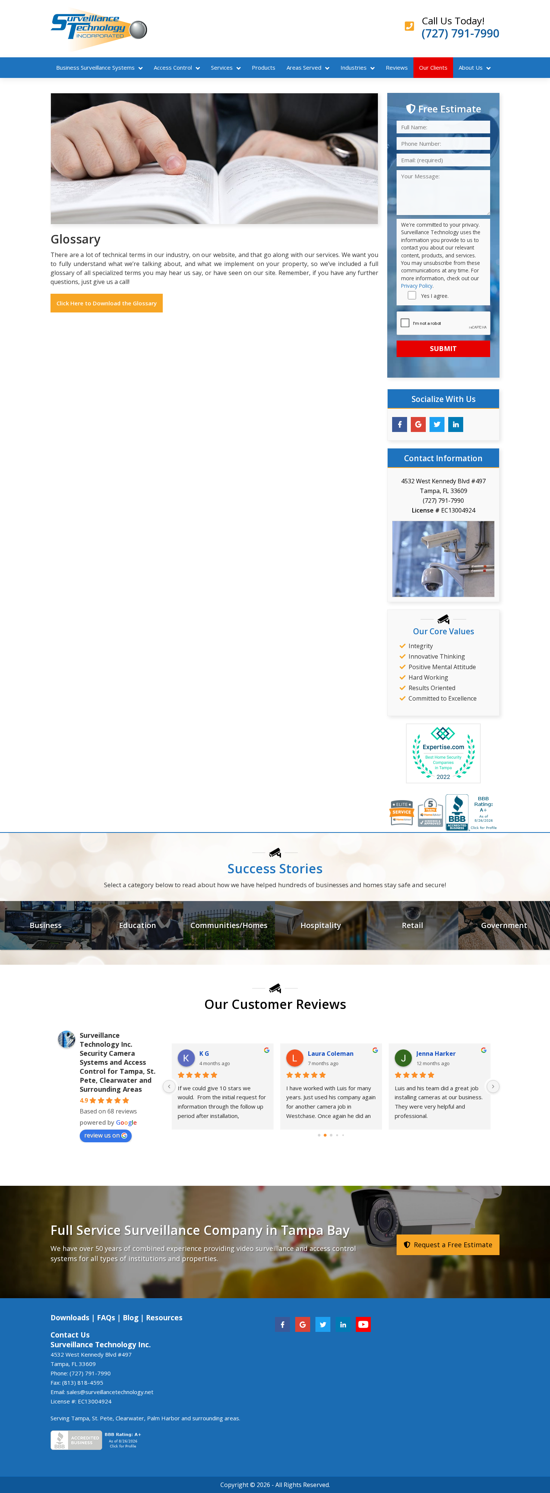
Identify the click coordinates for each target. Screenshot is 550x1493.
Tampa (80, 1418)
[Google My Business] (418, 424)
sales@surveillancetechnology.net (110, 1392)
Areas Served (304, 67)
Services (222, 67)
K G (204, 1053)
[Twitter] (437, 424)
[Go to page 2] (331, 1135)
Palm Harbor (163, 1418)
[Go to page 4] (343, 1135)
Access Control (173, 67)
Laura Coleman (331, 1053)
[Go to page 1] (325, 1135)
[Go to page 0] (319, 1135)
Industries (353, 67)
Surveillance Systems (95, 67)
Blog (130, 1318)
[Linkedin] (455, 424)
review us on (102, 1135)
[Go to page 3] (337, 1135)
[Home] (99, 28)
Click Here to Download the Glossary (106, 303)
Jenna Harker (436, 1053)
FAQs (106, 1318)
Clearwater (130, 1418)
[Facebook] (399, 424)
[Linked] (343, 1324)
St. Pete (102, 1418)
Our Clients (433, 67)
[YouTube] (363, 1324)
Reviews (397, 67)
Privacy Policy (417, 285)
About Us (471, 67)
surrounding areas (215, 1418)
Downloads (70, 1318)
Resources (164, 1318)
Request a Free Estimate (452, 1244)
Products (263, 67)
